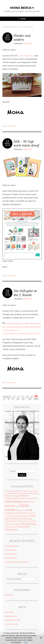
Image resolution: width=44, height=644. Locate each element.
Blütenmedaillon (34, 493)
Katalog (19, 510)
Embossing (10, 498)
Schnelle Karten (11, 546)
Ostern (16, 516)
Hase (33, 502)
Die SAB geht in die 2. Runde (25, 293)
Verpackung (28, 523)
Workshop (11, 529)
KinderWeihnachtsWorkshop (17, 562)
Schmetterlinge (11, 521)
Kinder (29, 510)
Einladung (15, 496)
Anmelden (9, 612)
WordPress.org (11, 624)
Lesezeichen (32, 513)
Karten (10, 510)
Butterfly (8, 496)
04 (7, 290)
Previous (7, 397)
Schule (28, 521)
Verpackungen (10, 527)
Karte (24, 505)
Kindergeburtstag (11, 513)
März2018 (7, 38)
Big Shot (16, 493)
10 (18, 399)
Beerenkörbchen (33, 491)
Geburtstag (13, 501)
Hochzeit (10, 505)
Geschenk (26, 501)
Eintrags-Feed (11, 616)
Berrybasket (8, 493)
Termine (8, 524)
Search (22, 475)
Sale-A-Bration (12, 518)
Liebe (7, 516)
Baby (14, 491)
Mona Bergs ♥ (22, 8)
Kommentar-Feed (12, 620)
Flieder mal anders (22, 37)
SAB (32, 515)
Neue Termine (11, 554)
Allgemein (28, 43)
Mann (11, 516)
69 (30, 399)
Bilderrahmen (24, 493)
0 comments (10, 126)
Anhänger (8, 491)
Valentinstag (16, 524)
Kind (24, 510)
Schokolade (21, 521)
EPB (17, 498)
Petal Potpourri (24, 516)
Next (36, 399)
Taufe (33, 521)
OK (25, 642)
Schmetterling (26, 519)
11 (23, 399)
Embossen (24, 495)
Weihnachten (23, 526)
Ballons (25, 491)
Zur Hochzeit (10, 550)
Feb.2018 (7, 294)
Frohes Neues (11, 558)
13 (7, 141)
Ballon (19, 491)
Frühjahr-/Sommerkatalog (29, 498)
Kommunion (23, 513)
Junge (17, 506)
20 (7, 35)
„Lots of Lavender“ (26, 56)
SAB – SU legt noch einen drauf (26, 143)
